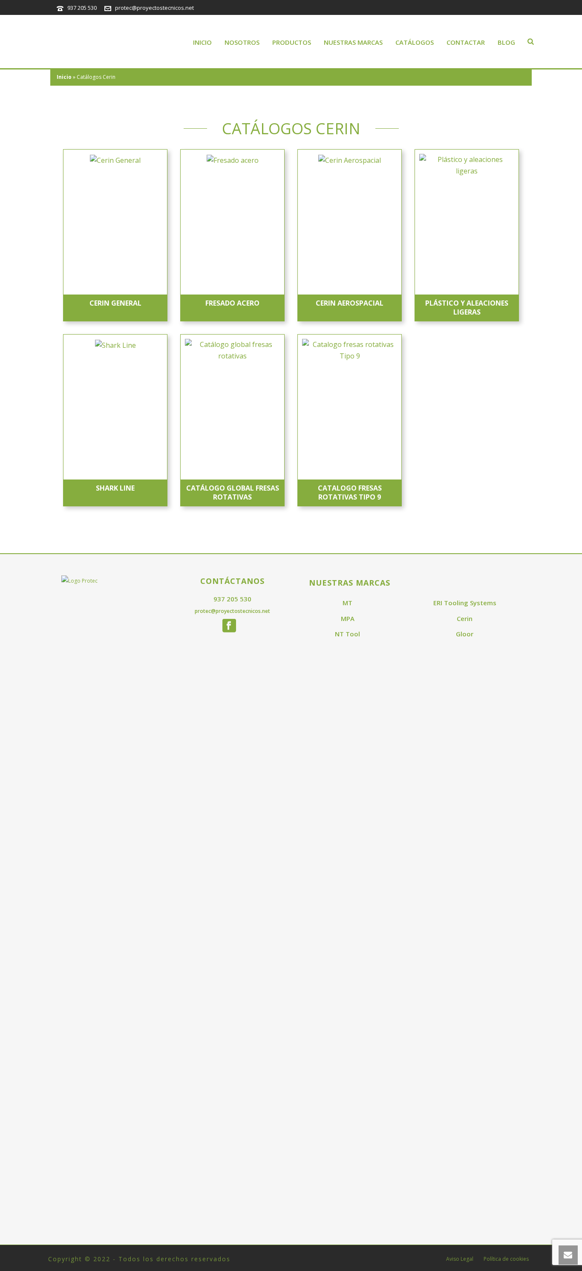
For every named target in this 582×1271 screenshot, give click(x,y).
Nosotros (242, 42)
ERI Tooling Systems (464, 602)
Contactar (466, 42)
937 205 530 (82, 8)
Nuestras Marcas (353, 42)
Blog (506, 42)
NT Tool (347, 634)
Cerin (465, 618)
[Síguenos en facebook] (229, 626)
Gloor (464, 634)
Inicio (202, 42)
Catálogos (414, 42)
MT (347, 602)
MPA (347, 618)
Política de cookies (506, 1259)
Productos (291, 42)
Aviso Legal (459, 1259)
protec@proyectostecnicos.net (154, 8)
